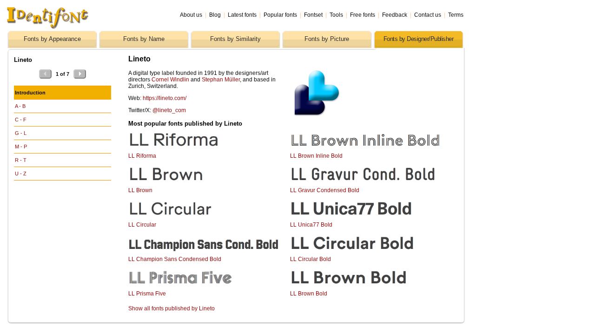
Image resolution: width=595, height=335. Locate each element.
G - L (20, 133)
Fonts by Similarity (235, 38)
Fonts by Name (144, 38)
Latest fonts (242, 15)
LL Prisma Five (147, 293)
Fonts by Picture (326, 38)
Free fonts (362, 15)
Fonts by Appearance (52, 38)
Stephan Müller (221, 79)
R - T (20, 160)
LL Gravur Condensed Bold (324, 190)
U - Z (20, 173)
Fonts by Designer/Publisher (418, 38)
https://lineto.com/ (164, 98)
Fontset (313, 15)
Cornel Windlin (170, 79)
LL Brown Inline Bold (316, 156)
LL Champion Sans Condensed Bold (174, 259)
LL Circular (142, 224)
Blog (215, 15)
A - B (20, 106)
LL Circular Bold (310, 259)
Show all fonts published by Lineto (171, 308)
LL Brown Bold (308, 293)
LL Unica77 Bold (311, 224)
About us (191, 15)
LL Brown (140, 190)
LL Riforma (142, 156)
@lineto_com (169, 110)
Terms (455, 15)
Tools (336, 15)
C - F (20, 119)
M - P (21, 146)
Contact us (427, 15)
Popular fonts (280, 15)
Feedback (394, 15)
